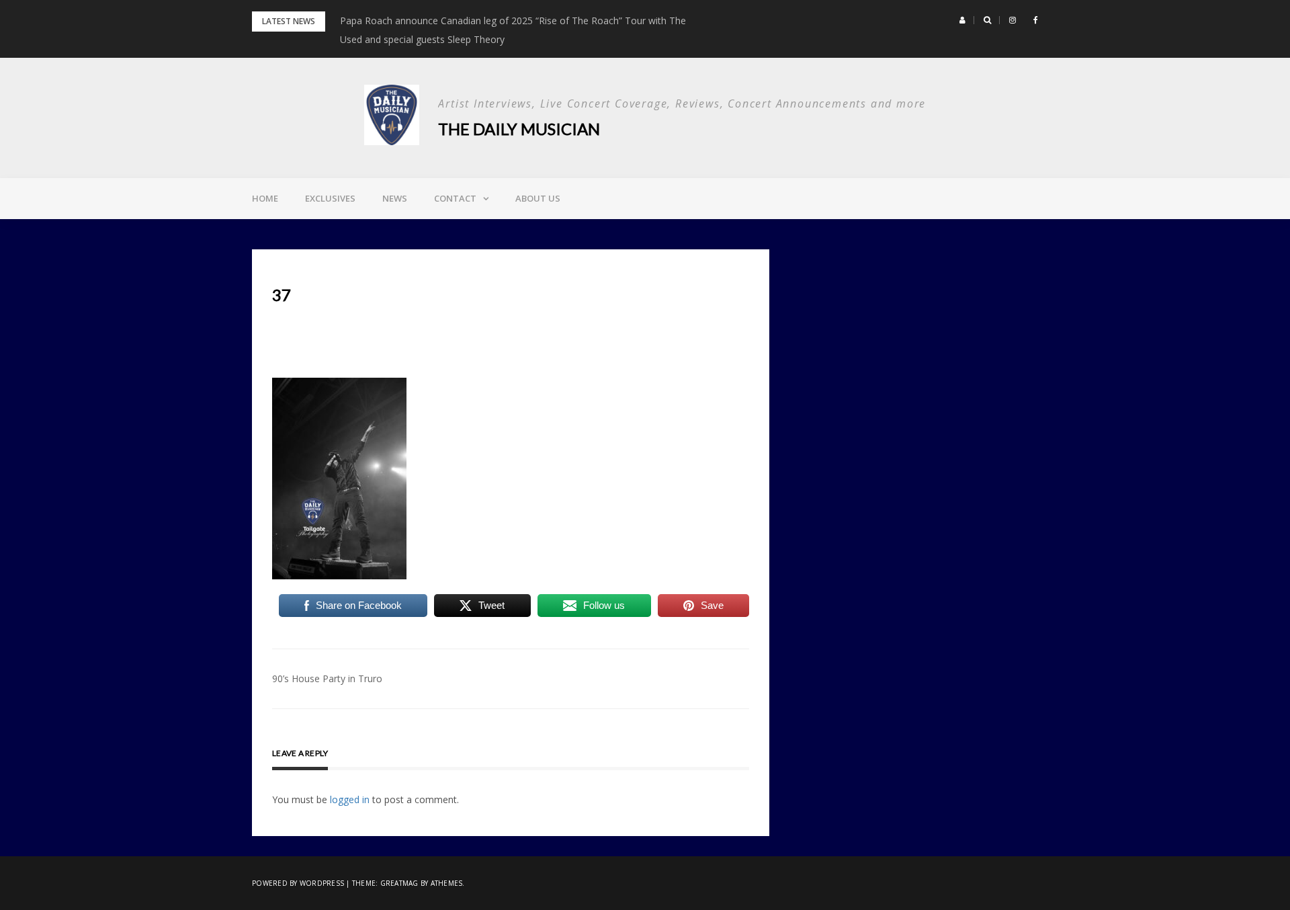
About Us (537, 198)
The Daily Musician (519, 128)
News (394, 198)
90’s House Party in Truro (327, 678)
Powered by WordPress (298, 883)
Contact (455, 198)
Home (265, 198)
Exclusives (330, 198)
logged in (350, 799)
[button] (962, 20)
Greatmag (399, 883)
